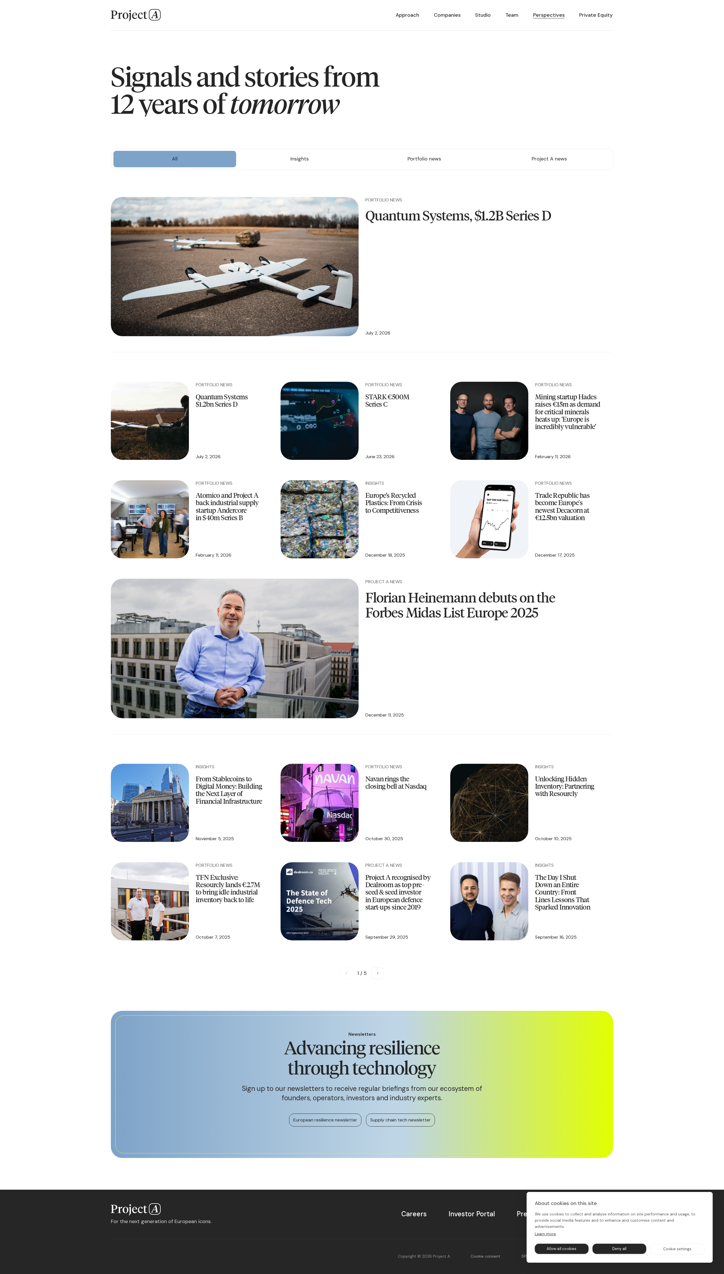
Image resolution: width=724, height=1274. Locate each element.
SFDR (526, 1256)
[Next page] (377, 973)
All (175, 158)
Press (525, 1213)
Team (511, 15)
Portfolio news (424, 158)
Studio (483, 15)
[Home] (136, 15)
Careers (414, 1213)
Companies (447, 15)
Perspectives (549, 15)
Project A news (549, 158)
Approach (407, 15)
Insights (299, 158)
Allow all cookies (561, 1248)
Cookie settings (677, 1249)
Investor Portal (472, 1213)
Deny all (619, 1248)
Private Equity (596, 15)
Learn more (545, 1233)
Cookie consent (485, 1256)
